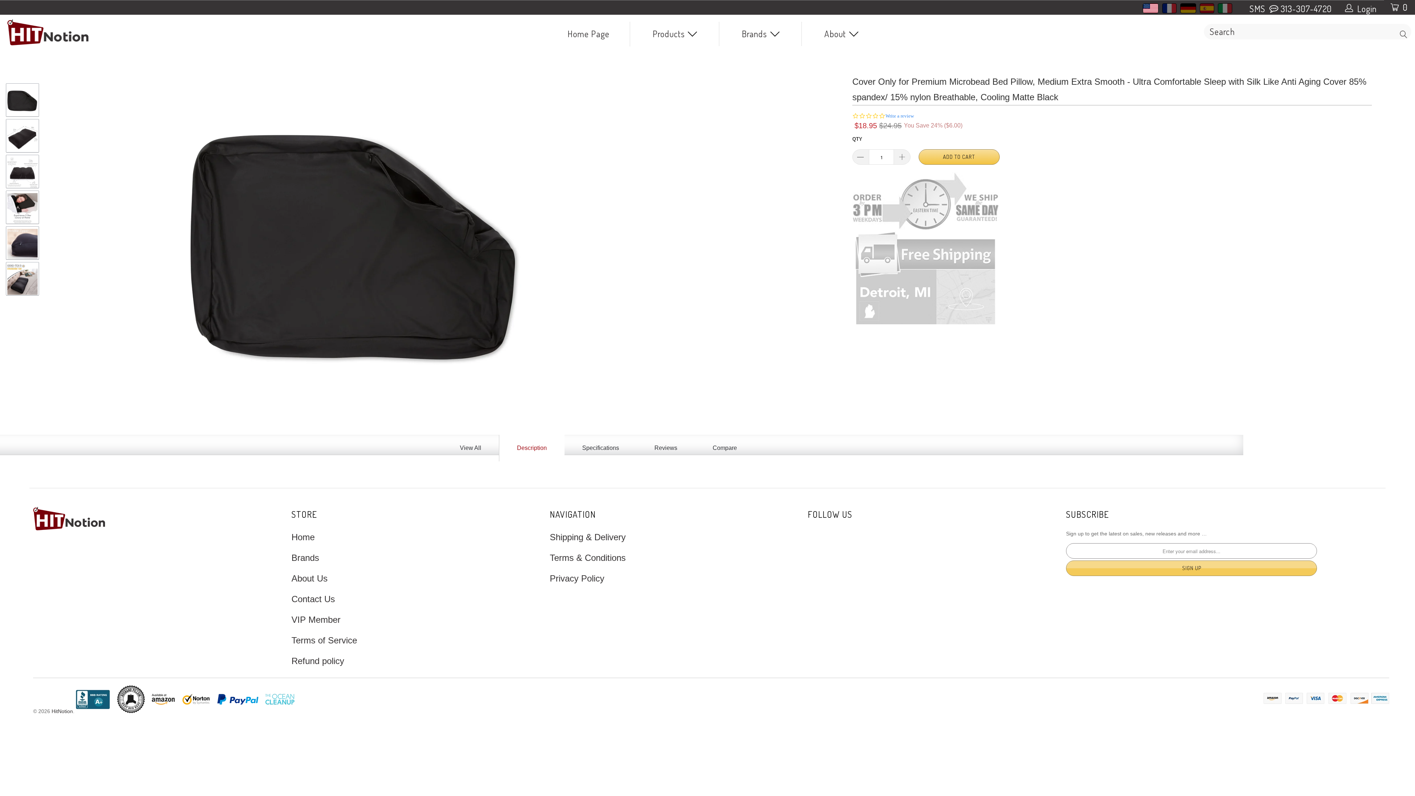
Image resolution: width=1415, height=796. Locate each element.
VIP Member (315, 620)
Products (670, 33)
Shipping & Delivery (588, 537)
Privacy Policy (577, 578)
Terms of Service (324, 640)
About (836, 33)
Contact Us (313, 599)
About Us (309, 578)
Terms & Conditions (588, 558)
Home (303, 537)
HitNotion (62, 711)
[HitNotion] (116, 32)
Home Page (588, 33)
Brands (755, 33)
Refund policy (317, 661)
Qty (857, 139)
